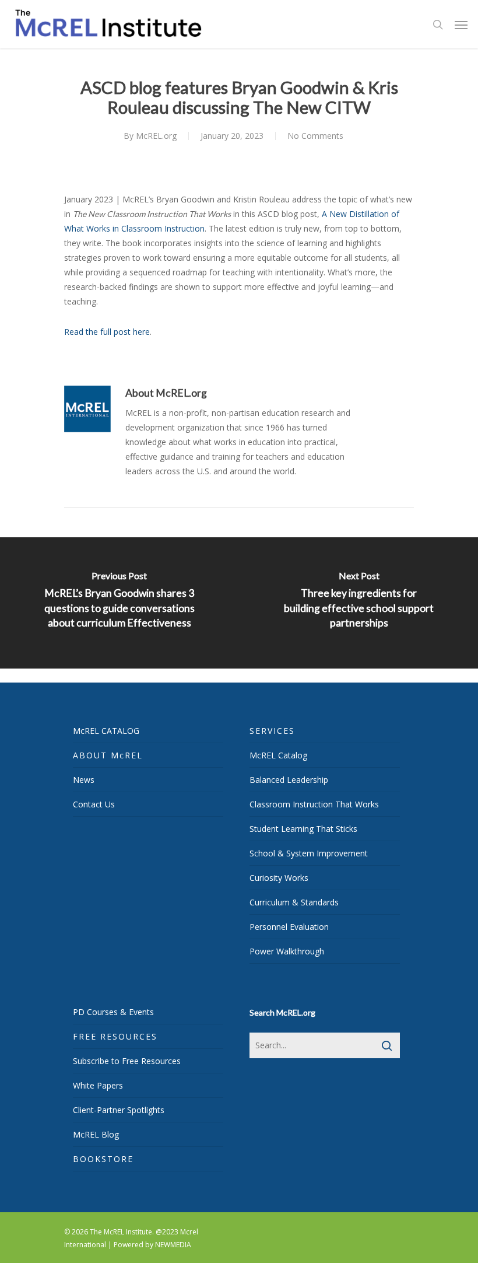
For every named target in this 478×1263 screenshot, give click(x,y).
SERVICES (272, 730)
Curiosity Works (278, 877)
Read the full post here (107, 331)
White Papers (98, 1085)
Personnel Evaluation (289, 926)
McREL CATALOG (106, 730)
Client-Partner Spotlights (118, 1109)
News (83, 779)
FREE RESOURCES (115, 1036)
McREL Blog (96, 1134)
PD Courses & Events (113, 1011)
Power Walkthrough (286, 951)
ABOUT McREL (108, 755)
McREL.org (156, 135)
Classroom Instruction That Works (314, 804)
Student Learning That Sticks (303, 828)
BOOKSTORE (103, 1158)
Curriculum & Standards (294, 902)
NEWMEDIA (173, 1245)
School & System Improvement (308, 853)
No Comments (315, 135)
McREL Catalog (278, 755)
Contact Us (94, 804)
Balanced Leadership (288, 779)
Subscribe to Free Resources (127, 1060)
